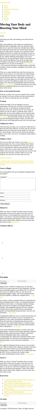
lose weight (3, 117)
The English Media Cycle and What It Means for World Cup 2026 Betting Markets (18, 391)
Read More (12, 312)
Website (2, 200)
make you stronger (8, 84)
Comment (3, 177)
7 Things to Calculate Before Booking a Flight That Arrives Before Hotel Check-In (19, 380)
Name (2, 193)
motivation (30, 142)
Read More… (16, 222)
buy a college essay (29, 63)
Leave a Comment (5, 158)
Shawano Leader (5, 2)
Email (2, 196)
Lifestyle (2, 33)
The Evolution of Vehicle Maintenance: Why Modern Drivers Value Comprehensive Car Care (18, 384)
